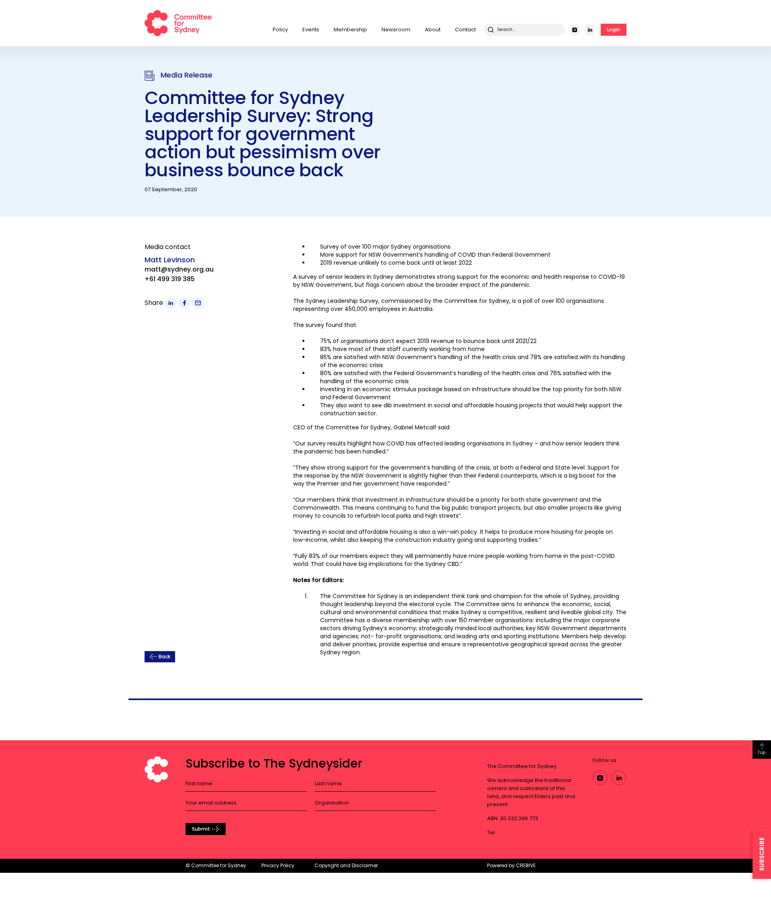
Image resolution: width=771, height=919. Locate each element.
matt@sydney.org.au (179, 269)
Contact (465, 29)
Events (310, 29)
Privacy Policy (277, 865)
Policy (280, 29)
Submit (201, 828)
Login (613, 29)
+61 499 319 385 (170, 279)
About (433, 29)
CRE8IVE (526, 865)
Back (164, 656)
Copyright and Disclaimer (346, 865)
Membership (350, 29)
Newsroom (395, 29)
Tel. (491, 832)
